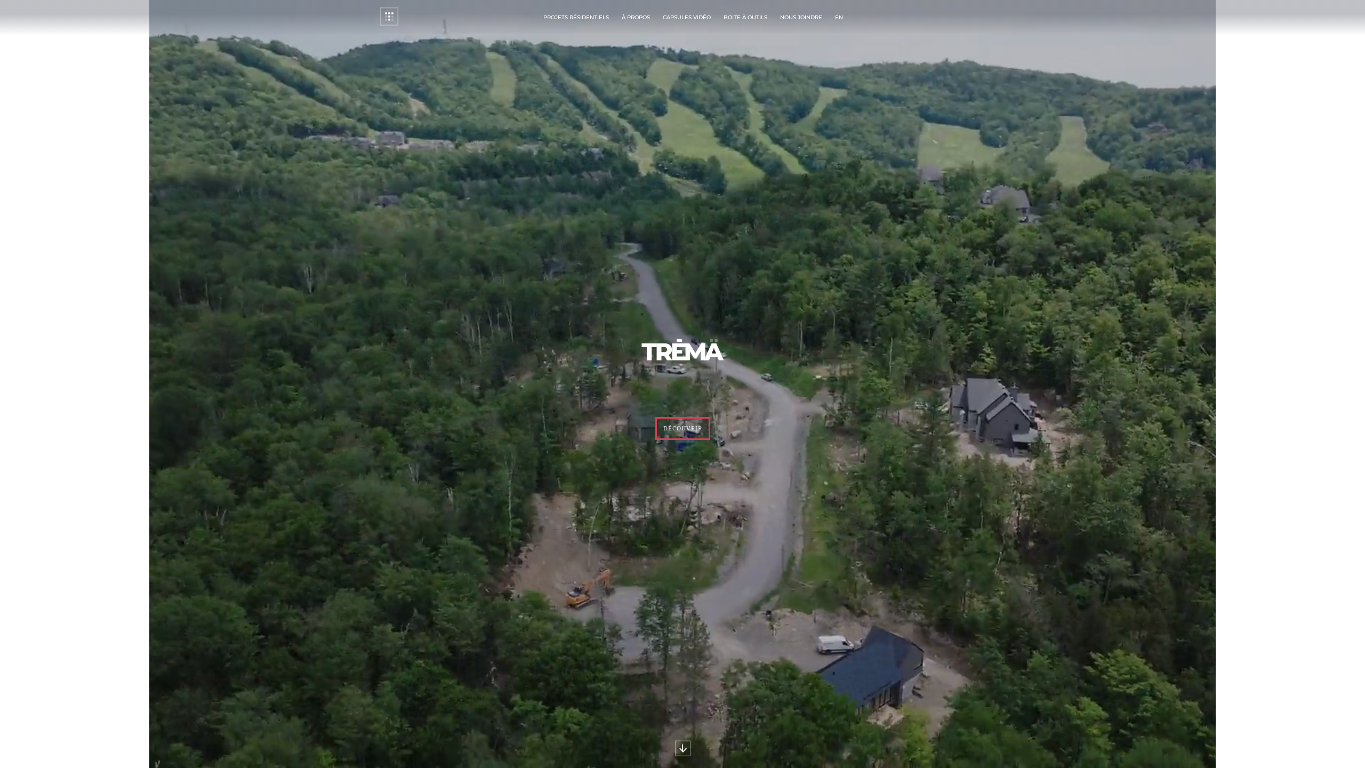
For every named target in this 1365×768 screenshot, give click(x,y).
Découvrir (682, 428)
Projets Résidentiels (576, 17)
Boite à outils (745, 17)
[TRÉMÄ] (389, 24)
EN (839, 17)
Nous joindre (801, 17)
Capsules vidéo (687, 17)
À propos (636, 17)
